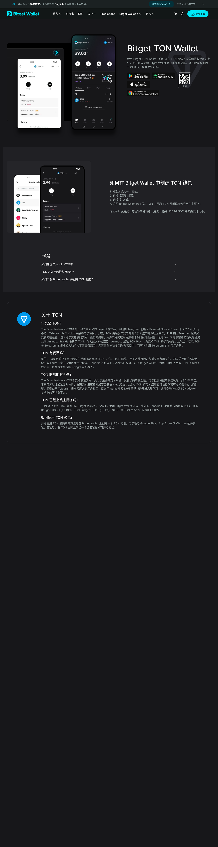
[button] (109, 264)
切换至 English (159, 4)
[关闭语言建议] (203, 4)
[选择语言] (183, 14)
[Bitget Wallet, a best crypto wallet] (23, 13)
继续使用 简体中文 (186, 4)
